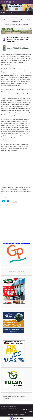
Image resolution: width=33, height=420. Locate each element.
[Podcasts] (13, 1)
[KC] (4, 1)
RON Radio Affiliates (27, 409)
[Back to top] (29, 416)
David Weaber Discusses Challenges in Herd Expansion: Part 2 (17, 20)
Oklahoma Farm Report (8, 13)
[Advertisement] (16, 170)
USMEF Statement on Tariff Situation (15, 24)
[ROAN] (2, 1)
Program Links (28, 412)
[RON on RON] (7, 1)
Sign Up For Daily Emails (16, 271)
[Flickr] (10, 1)
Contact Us (29, 411)
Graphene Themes (13, 408)
